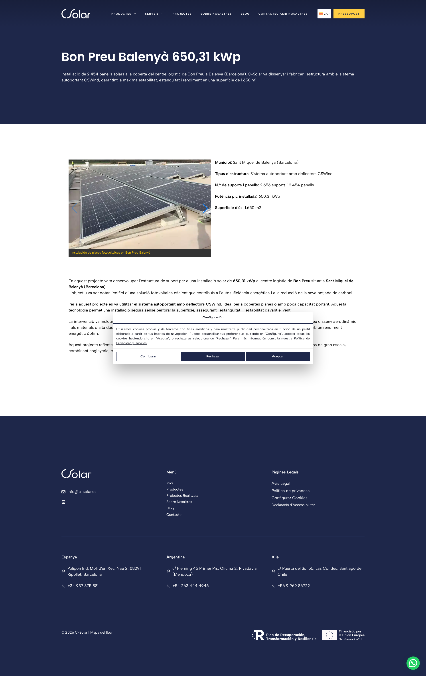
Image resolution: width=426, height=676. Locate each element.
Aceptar (278, 356)
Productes (121, 13)
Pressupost (349, 13)
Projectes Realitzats (182, 495)
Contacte (173, 514)
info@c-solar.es (82, 491)
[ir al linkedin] (63, 502)
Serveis (152, 13)
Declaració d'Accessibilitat (293, 505)
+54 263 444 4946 (190, 585)
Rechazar (213, 356)
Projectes (182, 13)
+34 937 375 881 (83, 585)
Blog (245, 13)
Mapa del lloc (101, 632)
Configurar (148, 356)
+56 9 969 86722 (294, 585)
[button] (205, 208)
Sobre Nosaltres (216, 13)
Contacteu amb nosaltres (283, 13)
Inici (169, 483)
